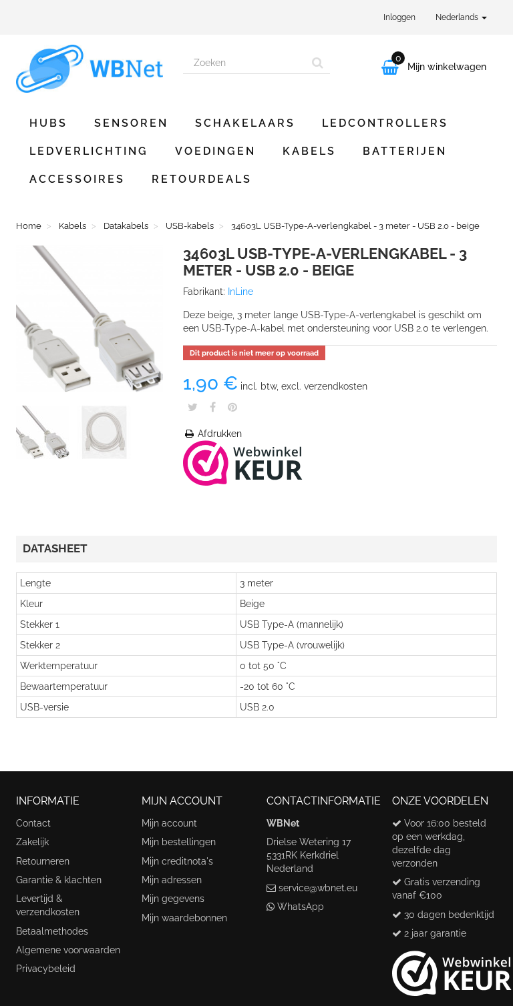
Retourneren (42, 861)
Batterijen (405, 151)
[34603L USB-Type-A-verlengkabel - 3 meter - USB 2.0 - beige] (45, 435)
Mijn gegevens (173, 898)
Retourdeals (202, 179)
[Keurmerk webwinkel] (452, 968)
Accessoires (77, 179)
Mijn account (169, 823)
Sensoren (131, 123)
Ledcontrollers (385, 123)
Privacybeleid (45, 968)
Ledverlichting (88, 151)
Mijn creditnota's (177, 861)
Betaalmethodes (52, 931)
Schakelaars (245, 123)
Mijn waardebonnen (184, 918)
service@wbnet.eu (318, 888)
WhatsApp (300, 906)
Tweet (192, 407)
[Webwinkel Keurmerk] (243, 462)
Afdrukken (218, 433)
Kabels (309, 151)
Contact (33, 823)
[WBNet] (89, 69)
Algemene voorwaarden (68, 950)
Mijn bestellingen (179, 842)
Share (212, 407)
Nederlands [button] (458, 17)
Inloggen (399, 17)
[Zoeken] (317, 62)
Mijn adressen (172, 880)
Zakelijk (32, 842)
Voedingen (215, 151)
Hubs (48, 123)
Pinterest (232, 407)
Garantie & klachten (59, 880)
